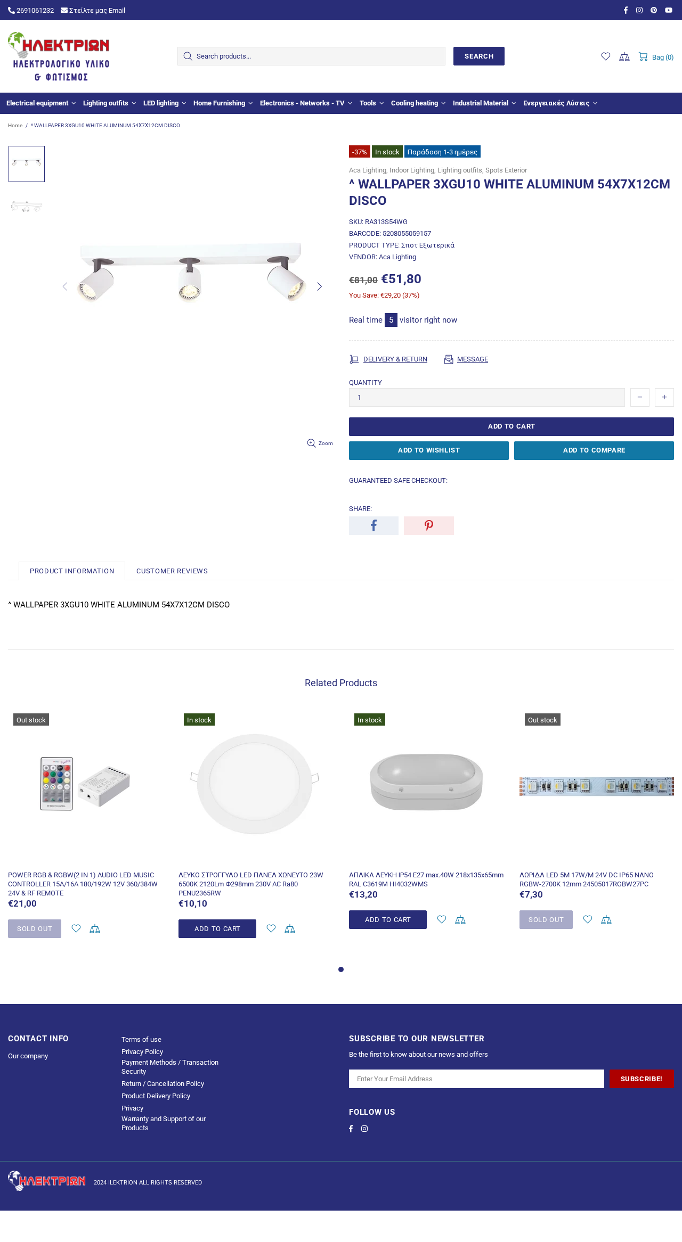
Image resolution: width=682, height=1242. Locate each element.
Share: (360, 509)
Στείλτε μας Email (96, 10)
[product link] (85, 722)
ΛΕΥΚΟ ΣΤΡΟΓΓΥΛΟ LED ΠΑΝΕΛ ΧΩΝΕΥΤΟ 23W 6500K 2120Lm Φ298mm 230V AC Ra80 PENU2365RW (250, 884)
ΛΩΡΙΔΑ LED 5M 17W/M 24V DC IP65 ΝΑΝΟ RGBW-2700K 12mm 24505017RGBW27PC (586, 879)
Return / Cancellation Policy (162, 1084)
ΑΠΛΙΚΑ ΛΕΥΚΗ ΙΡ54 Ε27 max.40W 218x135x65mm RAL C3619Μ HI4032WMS (426, 879)
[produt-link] (85, 857)
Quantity (365, 382)
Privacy (132, 1108)
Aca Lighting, (368, 170)
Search (479, 56)
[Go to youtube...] (669, 10)
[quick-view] (148, 722)
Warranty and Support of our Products (163, 1123)
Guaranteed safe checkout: (398, 480)
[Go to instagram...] (640, 10)
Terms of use (141, 1039)
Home (15, 125)
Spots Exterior (506, 170)
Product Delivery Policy (155, 1096)
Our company (28, 1056)
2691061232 (34, 10)
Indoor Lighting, (412, 170)
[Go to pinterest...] (655, 10)
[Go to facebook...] (627, 10)
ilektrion (58, 56)
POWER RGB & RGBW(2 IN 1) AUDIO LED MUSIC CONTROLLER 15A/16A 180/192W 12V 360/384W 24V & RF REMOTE (83, 884)
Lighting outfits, (460, 170)
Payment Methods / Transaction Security (169, 1066)
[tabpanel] (85, 835)
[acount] (76, 928)
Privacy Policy (142, 1052)
